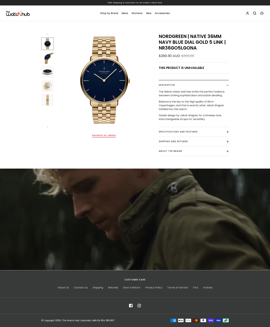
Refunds (113, 287)
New (148, 13)
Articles (207, 287)
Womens (137, 13)
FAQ (195, 287)
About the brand (170, 151)
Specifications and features (178, 131)
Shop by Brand (109, 13)
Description (167, 85)
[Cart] (261, 13)
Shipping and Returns (173, 141)
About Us (63, 287)
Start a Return (131, 287)
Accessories (162, 13)
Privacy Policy (153, 287)
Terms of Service (177, 287)
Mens (125, 13)
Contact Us (81, 287)
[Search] (254, 13)
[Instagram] (139, 305)
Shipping (98, 287)
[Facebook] (130, 305)
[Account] (247, 13)
